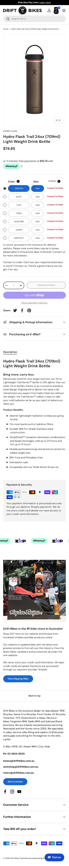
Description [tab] (10, 352)
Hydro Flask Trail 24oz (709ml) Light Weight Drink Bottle (34, 29)
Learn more (50, 2)
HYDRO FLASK (10, 131)
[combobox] (34, 18)
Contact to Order (46, 285)
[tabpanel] (34, 416)
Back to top (35, 695)
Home (5, 29)
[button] (56, 10)
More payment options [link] (34, 302)
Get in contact (15, 781)
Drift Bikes (14, 858)
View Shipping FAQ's (18, 678)
